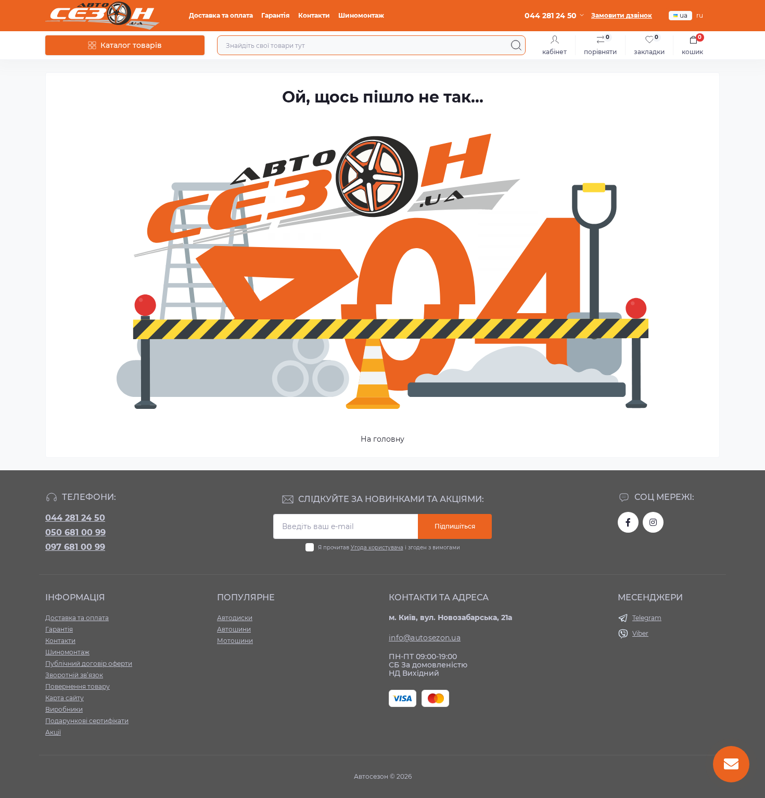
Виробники (64, 709)
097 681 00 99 (75, 547)
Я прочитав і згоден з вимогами (389, 547)
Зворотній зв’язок (74, 675)
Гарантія (275, 15)
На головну (382, 439)
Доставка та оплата (221, 15)
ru (699, 15)
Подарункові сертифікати (87, 721)
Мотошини (235, 641)
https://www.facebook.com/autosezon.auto (628, 522)
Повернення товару (77, 686)
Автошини (234, 629)
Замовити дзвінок (621, 15)
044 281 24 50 (75, 518)
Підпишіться (455, 526)
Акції (53, 732)
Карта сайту (64, 698)
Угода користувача (377, 547)
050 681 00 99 (75, 532)
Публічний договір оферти (88, 663)
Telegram (646, 618)
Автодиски (234, 618)
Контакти (314, 15)
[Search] (516, 45)
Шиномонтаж (361, 15)
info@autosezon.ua (425, 637)
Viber (640, 633)
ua (683, 15)
